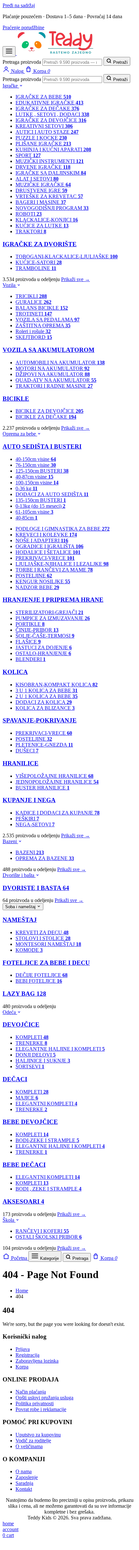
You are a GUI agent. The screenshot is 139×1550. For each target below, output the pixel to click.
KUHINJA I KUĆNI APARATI (53, 149)
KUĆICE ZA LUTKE (42, 225)
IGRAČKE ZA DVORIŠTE (40, 244)
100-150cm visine (37, 482)
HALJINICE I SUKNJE (43, 1060)
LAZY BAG (24, 993)
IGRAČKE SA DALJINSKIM (51, 173)
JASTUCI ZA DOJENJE (44, 647)
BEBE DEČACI (24, 1164)
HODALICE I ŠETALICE (48, 552)
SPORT (28, 155)
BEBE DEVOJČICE (30, 1121)
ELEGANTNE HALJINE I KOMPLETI (60, 1049)
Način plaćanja (31, 1392)
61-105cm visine (34, 512)
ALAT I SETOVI (37, 179)
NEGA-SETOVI (35, 824)
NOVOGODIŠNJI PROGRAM (52, 208)
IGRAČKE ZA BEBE (43, 97)
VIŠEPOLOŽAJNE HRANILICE (54, 776)
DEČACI (15, 1079)
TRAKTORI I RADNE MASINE (54, 386)
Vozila (10, 285)
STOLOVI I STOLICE (43, 938)
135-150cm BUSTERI (41, 500)
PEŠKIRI (27, 818)
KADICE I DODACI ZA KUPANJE (58, 812)
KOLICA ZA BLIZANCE (45, 708)
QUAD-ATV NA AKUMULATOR (56, 380)
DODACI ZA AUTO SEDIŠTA (52, 494)
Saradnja (24, 1483)
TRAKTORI (31, 231)
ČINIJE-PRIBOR (37, 630)
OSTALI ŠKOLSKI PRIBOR (49, 1237)
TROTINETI (34, 314)
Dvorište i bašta (19, 875)
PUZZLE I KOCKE (41, 138)
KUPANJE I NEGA (29, 800)
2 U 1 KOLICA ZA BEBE (47, 696)
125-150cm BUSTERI (42, 471)
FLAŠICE (28, 641)
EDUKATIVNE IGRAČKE (49, 102)
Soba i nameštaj (21, 906)
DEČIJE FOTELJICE (42, 975)
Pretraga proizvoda (22, 62)
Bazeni (10, 841)
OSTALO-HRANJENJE (43, 653)
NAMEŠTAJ (20, 919)
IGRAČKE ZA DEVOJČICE (51, 120)
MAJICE (27, 1097)
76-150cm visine (36, 465)
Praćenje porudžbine (23, 27)
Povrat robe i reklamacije (41, 1409)
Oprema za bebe (20, 434)
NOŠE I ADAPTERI (42, 540)
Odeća (10, 1012)
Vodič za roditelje (33, 1440)
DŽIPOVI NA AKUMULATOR (53, 374)
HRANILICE (20, 763)
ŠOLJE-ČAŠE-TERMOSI (45, 636)
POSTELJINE (34, 575)
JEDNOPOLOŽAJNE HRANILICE (57, 782)
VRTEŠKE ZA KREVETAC (49, 196)
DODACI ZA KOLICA (44, 702)
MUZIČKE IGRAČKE (43, 184)
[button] (6, 1544)
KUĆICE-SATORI (39, 262)
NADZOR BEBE (37, 587)
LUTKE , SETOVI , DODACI (52, 114)
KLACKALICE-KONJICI (47, 219)
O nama (24, 1471)
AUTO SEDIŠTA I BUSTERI (42, 446)
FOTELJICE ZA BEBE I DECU (46, 962)
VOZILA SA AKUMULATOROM (48, 349)
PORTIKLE (30, 624)
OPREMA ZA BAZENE (45, 858)
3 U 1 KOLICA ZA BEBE (47, 690)
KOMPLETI (32, 1037)
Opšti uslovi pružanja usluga (44, 1397)
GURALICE (33, 302)
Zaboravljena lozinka (37, 1361)
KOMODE (29, 950)
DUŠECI (27, 750)
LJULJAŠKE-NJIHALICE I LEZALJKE (62, 564)
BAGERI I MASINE (41, 202)
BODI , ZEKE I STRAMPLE (48, 1189)
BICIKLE (16, 398)
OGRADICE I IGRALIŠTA (49, 546)
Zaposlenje (27, 1477)
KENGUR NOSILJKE (43, 581)
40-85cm (26, 517)
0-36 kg (26, 488)
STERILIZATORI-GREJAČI (49, 612)
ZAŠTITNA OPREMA (43, 325)
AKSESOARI (23, 1201)
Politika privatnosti (35, 1403)
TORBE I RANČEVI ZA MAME (54, 570)
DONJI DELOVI (36, 1055)
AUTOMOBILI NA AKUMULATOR (60, 362)
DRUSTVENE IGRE (41, 190)
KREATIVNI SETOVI (44, 126)
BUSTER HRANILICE (43, 787)
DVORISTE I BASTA (36, 887)
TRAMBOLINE (36, 268)
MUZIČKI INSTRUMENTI (50, 161)
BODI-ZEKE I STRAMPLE (47, 1140)
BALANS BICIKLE (42, 308)
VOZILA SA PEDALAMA (48, 319)
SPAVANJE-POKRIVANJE (40, 720)
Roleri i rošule (33, 331)
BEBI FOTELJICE (39, 981)
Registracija (27, 1355)
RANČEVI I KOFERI (42, 1231)
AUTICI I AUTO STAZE (47, 132)
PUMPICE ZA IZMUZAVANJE (53, 618)
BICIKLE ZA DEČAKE (46, 417)
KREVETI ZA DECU (42, 932)
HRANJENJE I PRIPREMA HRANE (53, 599)
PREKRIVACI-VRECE (45, 558)
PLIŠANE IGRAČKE (43, 143)
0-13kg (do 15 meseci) (40, 506)
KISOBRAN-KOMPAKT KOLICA (57, 684)
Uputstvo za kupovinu (38, 1434)
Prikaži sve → (75, 279)
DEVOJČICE (21, 1024)
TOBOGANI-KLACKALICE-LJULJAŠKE (67, 256)
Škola (9, 1220)
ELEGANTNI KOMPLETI (46, 1103)
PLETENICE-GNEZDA (44, 745)
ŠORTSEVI (30, 1066)
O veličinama (29, 1446)
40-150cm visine (36, 459)
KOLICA (15, 671)
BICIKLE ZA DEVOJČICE (49, 411)
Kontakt (24, 1489)
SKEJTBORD (34, 337)
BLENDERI (31, 659)
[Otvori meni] (9, 51)
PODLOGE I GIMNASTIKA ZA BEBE (63, 529)
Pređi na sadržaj (19, 5)
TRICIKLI (31, 296)
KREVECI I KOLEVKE (46, 534)
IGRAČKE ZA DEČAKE (47, 108)
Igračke (11, 85)
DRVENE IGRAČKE (43, 167)
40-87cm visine (34, 476)
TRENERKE (31, 1043)
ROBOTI (29, 214)
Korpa (22, 1366)
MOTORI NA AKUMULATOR (53, 368)
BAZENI (30, 852)
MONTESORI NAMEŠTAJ (48, 944)
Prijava (23, 1349)
